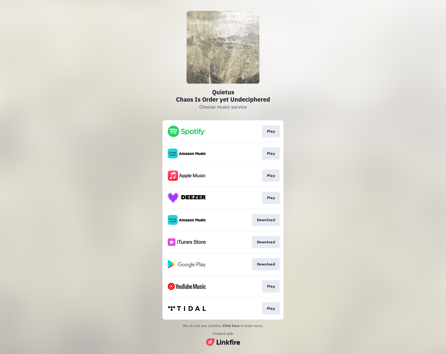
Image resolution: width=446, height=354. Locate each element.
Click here (231, 325)
